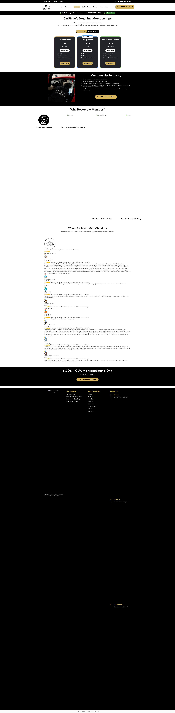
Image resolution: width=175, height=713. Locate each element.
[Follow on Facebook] (50, 499)
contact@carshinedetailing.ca (120, 502)
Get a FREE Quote (125, 7)
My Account (47, 1)
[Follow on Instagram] (53, 499)
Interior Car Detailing (72, 401)
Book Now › (110, 13)
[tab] (81, 31)
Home (62, 7)
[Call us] (59, 499)
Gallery (61, 1)
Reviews (55, 1)
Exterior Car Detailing (73, 399)
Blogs (90, 394)
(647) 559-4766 (117, 397)
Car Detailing (70, 394)
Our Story (91, 399)
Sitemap (90, 411)
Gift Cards (87, 7)
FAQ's (90, 409)
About (95, 7)
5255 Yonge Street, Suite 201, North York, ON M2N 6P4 (121, 607)
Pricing (77, 7)
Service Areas (92, 406)
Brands (90, 396)
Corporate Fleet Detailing (74, 396)
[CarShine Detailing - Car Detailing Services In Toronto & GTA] (46, 7)
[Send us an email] (56, 499)
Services (67, 7)
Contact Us (104, 7)
